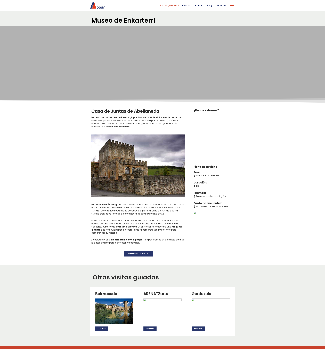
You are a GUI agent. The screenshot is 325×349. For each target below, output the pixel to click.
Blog (209, 5)
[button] (178, 5)
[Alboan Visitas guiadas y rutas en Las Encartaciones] (97, 5)
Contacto (221, 5)
